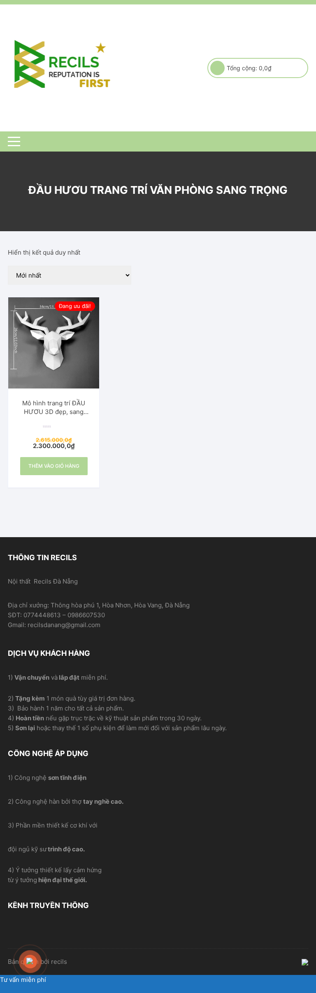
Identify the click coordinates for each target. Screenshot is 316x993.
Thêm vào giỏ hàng (53, 466)
